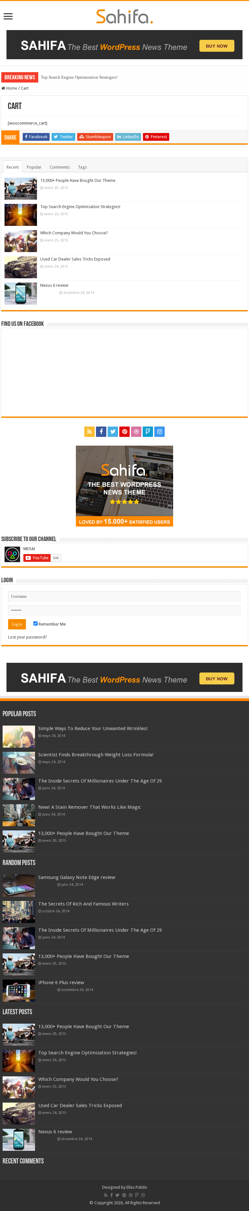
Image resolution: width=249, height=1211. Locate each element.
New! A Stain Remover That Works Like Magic (89, 807)
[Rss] (89, 432)
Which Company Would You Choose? (74, 232)
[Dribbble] (136, 432)
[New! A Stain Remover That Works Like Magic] (19, 815)
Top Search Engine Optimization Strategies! (79, 77)
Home (11, 88)
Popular (34, 167)
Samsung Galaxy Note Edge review (76, 877)
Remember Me (52, 624)
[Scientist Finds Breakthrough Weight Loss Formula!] (19, 763)
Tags (82, 167)
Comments (60, 167)
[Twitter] (113, 432)
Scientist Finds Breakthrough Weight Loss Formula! (96, 755)
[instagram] (159, 432)
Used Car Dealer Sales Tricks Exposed (75, 259)
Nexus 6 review (54, 285)
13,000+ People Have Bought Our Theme (77, 180)
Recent (12, 167)
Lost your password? (27, 637)
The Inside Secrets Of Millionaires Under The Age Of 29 (100, 781)
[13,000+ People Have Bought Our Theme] (19, 841)
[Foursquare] (148, 432)
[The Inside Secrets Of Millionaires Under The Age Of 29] (19, 789)
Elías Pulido (136, 1187)
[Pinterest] (124, 432)
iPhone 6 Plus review (61, 982)
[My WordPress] (124, 15)
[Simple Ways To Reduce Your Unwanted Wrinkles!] (19, 737)
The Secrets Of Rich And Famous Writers (83, 904)
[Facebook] (101, 432)
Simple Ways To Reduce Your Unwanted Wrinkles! (93, 728)
